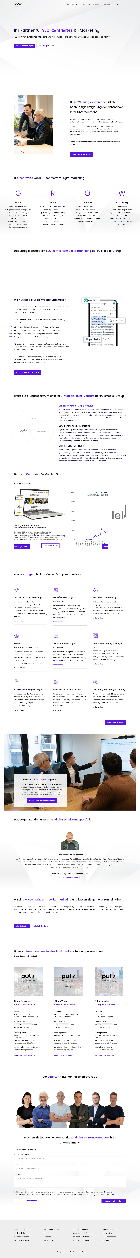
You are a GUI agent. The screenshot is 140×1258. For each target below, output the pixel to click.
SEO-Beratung (108, 1240)
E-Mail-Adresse (23, 1240)
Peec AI (50, 347)
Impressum (89, 1194)
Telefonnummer (23, 1237)
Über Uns (47, 1233)
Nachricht (17, 1174)
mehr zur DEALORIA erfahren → (96, 461)
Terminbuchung (31, 1200)
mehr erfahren (59, 622)
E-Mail (16, 1164)
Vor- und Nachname (21, 1154)
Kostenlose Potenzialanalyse (42, 800)
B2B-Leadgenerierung (111, 1237)
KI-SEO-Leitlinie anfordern (27, 372)
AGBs (84, 1252)
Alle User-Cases (50, 545)
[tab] (92, 413)
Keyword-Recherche (81, 1237)
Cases (96, 5)
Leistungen (72, 5)
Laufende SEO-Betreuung (83, 1233)
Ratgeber (47, 1237)
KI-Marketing (107, 1233)
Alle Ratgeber (22, 926)
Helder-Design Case (18, 546)
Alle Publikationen (41, 926)
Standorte (21, 1233)
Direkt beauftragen (24, 46)
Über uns (107, 5)
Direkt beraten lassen (81, 154)
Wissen (86, 5)
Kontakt (119, 5)
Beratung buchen (46, 46)
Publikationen (49, 1240)
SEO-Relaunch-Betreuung (83, 1240)
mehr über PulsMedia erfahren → (87, 441)
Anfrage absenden (113, 1201)
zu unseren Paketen (115, 722)
